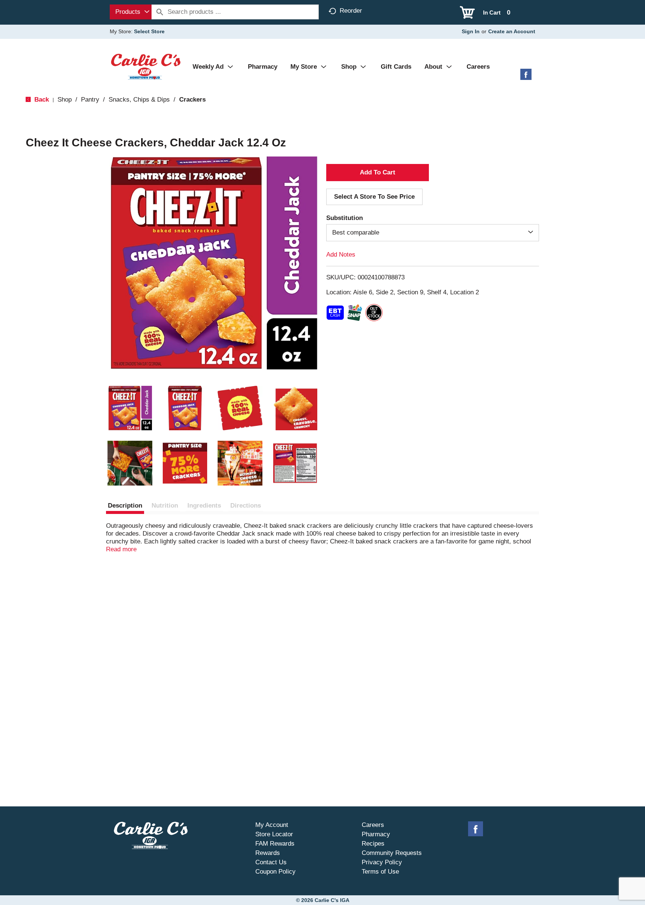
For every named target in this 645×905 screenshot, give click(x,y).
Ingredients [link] (204, 505)
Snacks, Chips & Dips (139, 99)
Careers (373, 824)
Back (40, 99)
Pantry (90, 99)
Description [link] (125, 505)
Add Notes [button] (340, 254)
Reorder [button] (351, 10)
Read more (121, 549)
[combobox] (131, 11)
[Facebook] (526, 77)
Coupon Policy (275, 871)
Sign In (471, 31)
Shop (64, 99)
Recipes (373, 843)
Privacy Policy (382, 862)
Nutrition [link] (165, 505)
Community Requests (392, 852)
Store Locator (274, 834)
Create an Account (511, 31)
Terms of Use (380, 871)
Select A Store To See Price (374, 196)
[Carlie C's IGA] (146, 66)
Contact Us (271, 862)
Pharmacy (376, 834)
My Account (271, 824)
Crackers (192, 99)
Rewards (267, 852)
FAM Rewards (275, 843)
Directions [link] (245, 505)
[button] (130, 408)
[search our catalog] (160, 11)
